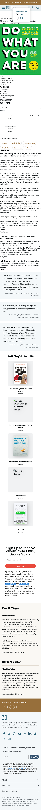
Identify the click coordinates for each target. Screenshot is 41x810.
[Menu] (3, 8)
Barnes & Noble (29, 143)
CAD (22, 18)
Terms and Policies (9, 791)
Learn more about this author (12, 652)
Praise (2, 270)
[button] (20, 76)
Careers (22, 236)
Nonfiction (4, 232)
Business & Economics (8, 236)
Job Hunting (31, 236)
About (4, 780)
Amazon (4, 143)
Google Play (6, 148)
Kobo (28, 148)
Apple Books (16, 143)
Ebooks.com (18, 148)
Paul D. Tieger (7, 78)
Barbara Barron (8, 80)
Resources (6, 785)
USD (21, 14)
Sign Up (20, 566)
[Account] (33, 8)
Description (4, 151)
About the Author (6, 238)
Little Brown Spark (7, 95)
